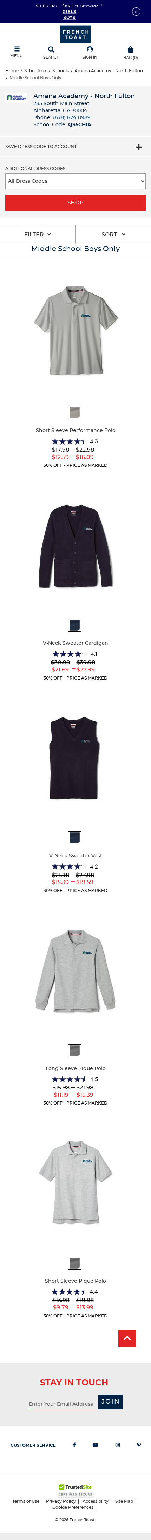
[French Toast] (75, 33)
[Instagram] (118, 1446)
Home (12, 71)
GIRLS (70, 11)
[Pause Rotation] (136, 11)
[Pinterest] (139, 1446)
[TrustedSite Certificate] (75, 1490)
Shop (75, 202)
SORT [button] (109, 234)
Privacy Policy (61, 1501)
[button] (90, 53)
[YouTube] (95, 1446)
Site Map (124, 1501)
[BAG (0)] (130, 48)
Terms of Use (25, 1501)
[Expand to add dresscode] (139, 148)
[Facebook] (74, 1446)
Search (51, 57)
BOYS (69, 17)
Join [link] (110, 1402)
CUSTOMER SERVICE (33, 1445)
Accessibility (96, 1501)
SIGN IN (90, 57)
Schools (60, 71)
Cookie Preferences (72, 1507)
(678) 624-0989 (72, 117)
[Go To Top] (127, 1339)
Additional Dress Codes (35, 169)
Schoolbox (35, 71)
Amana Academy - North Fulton (108, 71)
